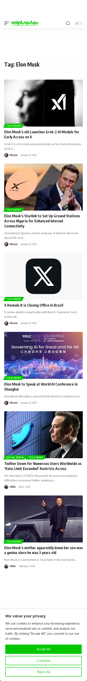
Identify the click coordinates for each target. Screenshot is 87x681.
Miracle (14, 155)
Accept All (43, 649)
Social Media (15, 457)
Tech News (13, 125)
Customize (43, 660)
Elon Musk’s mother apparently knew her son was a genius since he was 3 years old (43, 550)
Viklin (13, 486)
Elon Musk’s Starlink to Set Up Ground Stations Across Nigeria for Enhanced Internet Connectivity (42, 221)
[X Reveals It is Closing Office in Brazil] (43, 276)
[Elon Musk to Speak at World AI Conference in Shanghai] (43, 355)
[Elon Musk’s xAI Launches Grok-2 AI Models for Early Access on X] (43, 103)
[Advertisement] (43, 41)
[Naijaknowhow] (24, 23)
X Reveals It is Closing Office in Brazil (33, 305)
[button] (7, 23)
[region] (43, 645)
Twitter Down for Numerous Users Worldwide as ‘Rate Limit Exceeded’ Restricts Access (43, 466)
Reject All (43, 672)
